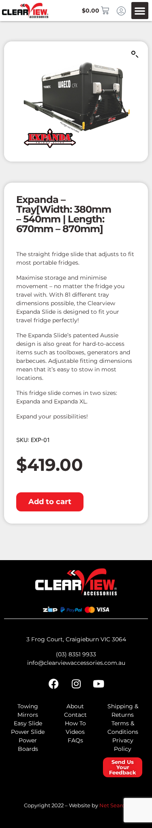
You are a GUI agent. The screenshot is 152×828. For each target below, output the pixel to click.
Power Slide (28, 731)
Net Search (113, 805)
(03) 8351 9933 (76, 654)
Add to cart (49, 501)
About (75, 706)
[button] (139, 10)
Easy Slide (28, 723)
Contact (75, 714)
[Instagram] (76, 684)
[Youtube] (98, 684)
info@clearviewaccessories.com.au (76, 662)
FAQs (75, 740)
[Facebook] (54, 684)
